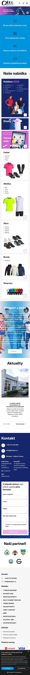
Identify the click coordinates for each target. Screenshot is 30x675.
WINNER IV (21, 85)
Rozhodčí (7, 156)
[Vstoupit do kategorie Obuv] (15, 242)
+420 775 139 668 (10, 578)
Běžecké (7, 232)
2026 (6, 141)
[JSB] (19, 561)
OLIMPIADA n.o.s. (9, 85)
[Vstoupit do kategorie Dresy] (25, 127)
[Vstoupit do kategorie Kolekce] (15, 104)
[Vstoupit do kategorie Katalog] (18, 141)
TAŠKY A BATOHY (9, 610)
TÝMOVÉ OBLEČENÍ (9, 590)
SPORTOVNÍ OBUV (9, 616)
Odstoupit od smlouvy (9, 638)
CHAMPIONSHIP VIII (10, 91)
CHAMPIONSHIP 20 (23, 89)
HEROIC (20, 87)
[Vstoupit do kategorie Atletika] (15, 205)
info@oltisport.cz (10, 581)
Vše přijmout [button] (7, 668)
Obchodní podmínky (9, 631)
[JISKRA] (6, 552)
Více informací (20, 424)
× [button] (28, 651)
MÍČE (5, 613)
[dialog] (15, 662)
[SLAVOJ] (15, 552)
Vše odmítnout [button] (22, 668)
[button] (15, 672)
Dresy (6, 159)
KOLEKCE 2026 (8, 593)
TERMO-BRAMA (8, 603)
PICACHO (20, 91)
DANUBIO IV (8, 87)
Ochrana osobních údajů (10, 634)
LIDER (6, 89)
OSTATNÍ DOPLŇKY (9, 623)
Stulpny (7, 158)
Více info (13, 351)
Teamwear (8, 138)
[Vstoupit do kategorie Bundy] (15, 269)
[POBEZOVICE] (10, 561)
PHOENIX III (8, 92)
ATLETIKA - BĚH (8, 619)
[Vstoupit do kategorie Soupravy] (15, 291)
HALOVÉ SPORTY (9, 606)
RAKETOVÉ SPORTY (10, 597)
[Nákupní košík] (23, 3)
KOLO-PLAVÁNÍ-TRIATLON (12, 600)
